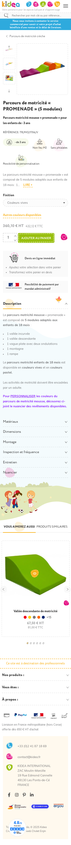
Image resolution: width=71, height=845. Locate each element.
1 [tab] (29, 646)
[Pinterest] (24, 795)
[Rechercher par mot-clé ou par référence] (6, 15)
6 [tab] (45, 646)
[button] (64, 237)
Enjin (43, 831)
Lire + (28, 185)
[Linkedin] (31, 795)
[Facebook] (9, 795)
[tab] (35, 304)
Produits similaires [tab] (51, 527)
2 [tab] (32, 646)
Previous (3, 589)
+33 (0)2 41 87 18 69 (32, 746)
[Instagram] (16, 795)
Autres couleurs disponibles (22, 215)
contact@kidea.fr (29, 757)
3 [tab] (35, 646)
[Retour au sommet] (64, 837)
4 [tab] (38, 646)
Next (67, 589)
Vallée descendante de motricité (35, 611)
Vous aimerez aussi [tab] (19, 527)
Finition (8, 195)
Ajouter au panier (36, 238)
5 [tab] (41, 646)
